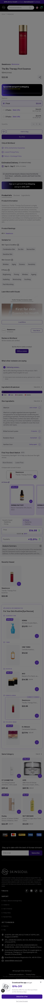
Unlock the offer (22, 996)
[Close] (40, 982)
